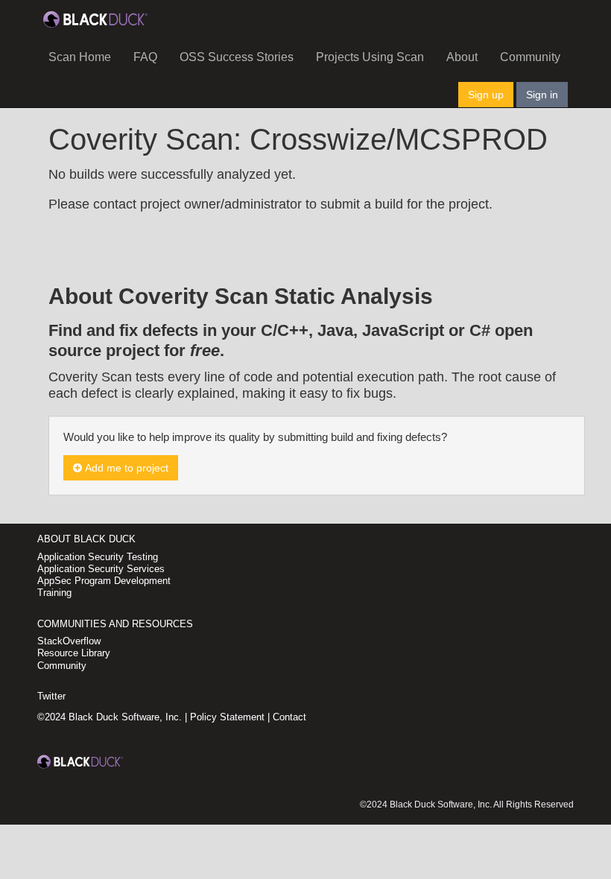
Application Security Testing (97, 556)
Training (54, 592)
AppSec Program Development (104, 580)
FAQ (145, 57)
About (462, 57)
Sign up (486, 95)
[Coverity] (95, 18)
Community (530, 57)
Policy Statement (227, 717)
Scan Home (79, 57)
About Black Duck (86, 539)
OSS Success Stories (237, 57)
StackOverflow (69, 641)
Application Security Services (101, 568)
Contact (289, 717)
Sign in (542, 95)
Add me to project (125, 468)
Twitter (51, 696)
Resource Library (73, 653)
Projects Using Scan (370, 57)
